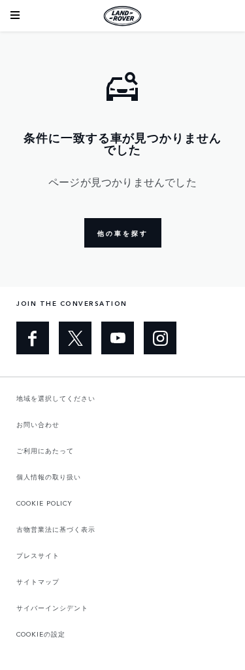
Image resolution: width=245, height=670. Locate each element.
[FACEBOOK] (32, 338)
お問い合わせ (37, 424)
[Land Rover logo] (123, 15)
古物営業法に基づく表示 (55, 529)
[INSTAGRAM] (160, 338)
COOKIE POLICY (44, 503)
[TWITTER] (75, 338)
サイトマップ (37, 581)
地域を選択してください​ (55, 398)
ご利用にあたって (45, 450)
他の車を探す (122, 233)
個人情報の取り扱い (48, 476)
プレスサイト (37, 555)
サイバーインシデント (52, 607)
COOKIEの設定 (40, 634)
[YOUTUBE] (117, 338)
